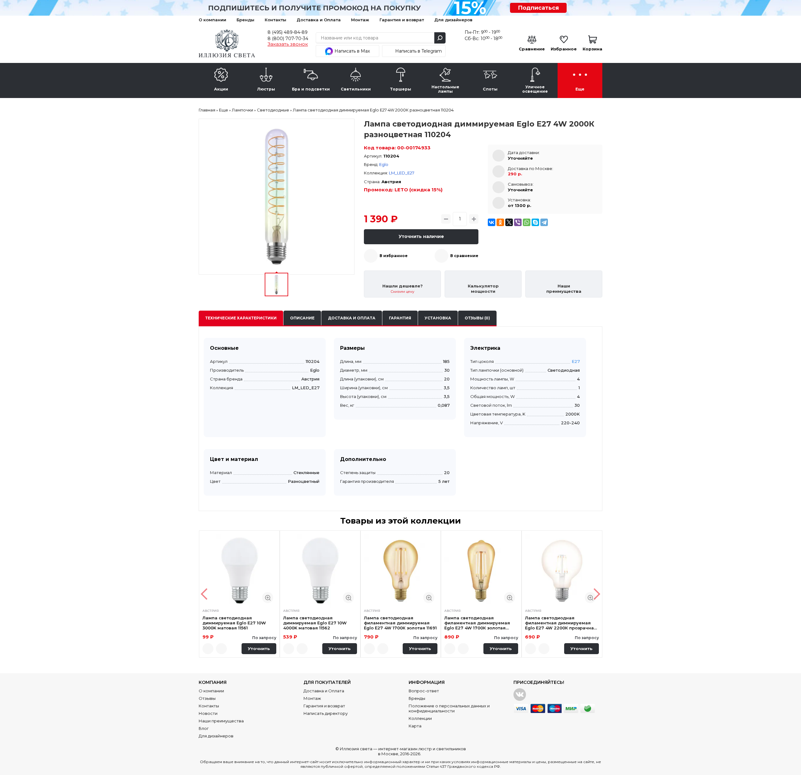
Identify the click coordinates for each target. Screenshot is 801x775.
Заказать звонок (288, 44)
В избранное (394, 255)
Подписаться (538, 7)
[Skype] (535, 222)
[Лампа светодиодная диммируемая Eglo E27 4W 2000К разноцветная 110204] (276, 196)
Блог (204, 728)
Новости (208, 713)
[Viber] (518, 222)
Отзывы (207, 698)
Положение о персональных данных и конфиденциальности (449, 708)
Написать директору (326, 713)
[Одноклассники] (500, 222)
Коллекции (420, 718)
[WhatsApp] (526, 222)
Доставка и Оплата (319, 19)
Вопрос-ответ (424, 690)
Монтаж (360, 19)
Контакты (275, 19)
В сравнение (464, 255)
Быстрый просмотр (267, 597)
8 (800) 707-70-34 (288, 38)
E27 (576, 361)
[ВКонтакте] (491, 222)
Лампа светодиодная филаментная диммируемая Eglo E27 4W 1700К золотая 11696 (477, 623)
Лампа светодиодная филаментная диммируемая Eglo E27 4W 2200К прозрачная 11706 (561, 623)
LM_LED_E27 (401, 172)
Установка (438, 318)
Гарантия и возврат (402, 19)
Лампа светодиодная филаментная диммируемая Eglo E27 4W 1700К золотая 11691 (400, 623)
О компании (212, 19)
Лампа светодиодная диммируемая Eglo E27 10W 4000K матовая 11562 (315, 623)
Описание (302, 318)
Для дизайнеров (453, 19)
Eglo (383, 164)
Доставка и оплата (351, 318)
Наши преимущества (221, 720)
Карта (415, 725)
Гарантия (400, 318)
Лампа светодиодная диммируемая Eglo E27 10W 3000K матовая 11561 (234, 623)
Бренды (245, 19)
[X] (509, 222)
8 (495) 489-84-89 (288, 32)
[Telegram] (544, 222)
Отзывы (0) (477, 318)
